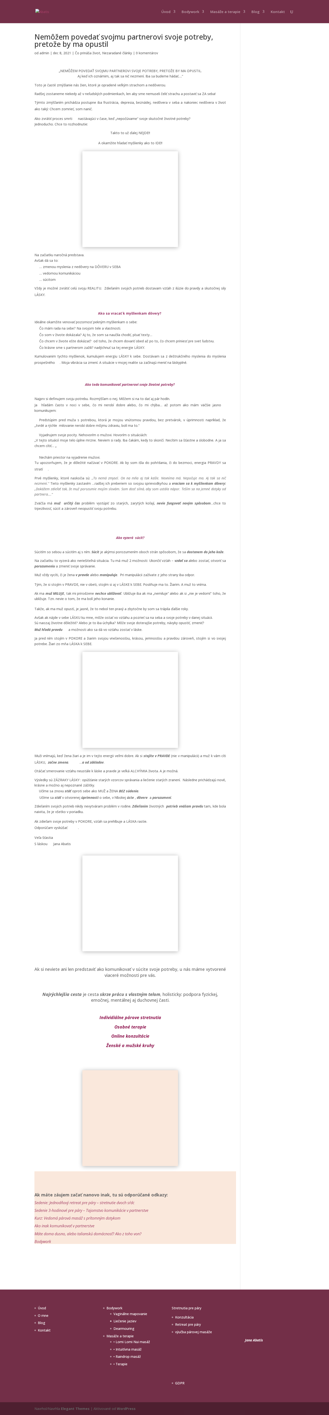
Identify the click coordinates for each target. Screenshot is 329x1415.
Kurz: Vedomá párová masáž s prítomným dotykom (77, 1218)
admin (44, 53)
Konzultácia (184, 1317)
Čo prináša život (87, 53)
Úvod (166, 12)
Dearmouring (123, 1328)
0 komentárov (147, 53)
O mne (43, 1315)
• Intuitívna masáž (127, 1349)
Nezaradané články (117, 53)
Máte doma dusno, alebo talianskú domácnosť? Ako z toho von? (87, 1233)
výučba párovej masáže (193, 1332)
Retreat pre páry (188, 1324)
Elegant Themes (75, 1408)
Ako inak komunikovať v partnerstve (64, 1226)
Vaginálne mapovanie (130, 1313)
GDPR (179, 1383)
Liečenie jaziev (124, 1321)
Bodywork (190, 12)
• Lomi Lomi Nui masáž (131, 1341)
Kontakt (278, 12)
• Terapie (120, 1364)
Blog (255, 12)
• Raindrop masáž (127, 1356)
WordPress (126, 1408)
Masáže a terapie (225, 12)
